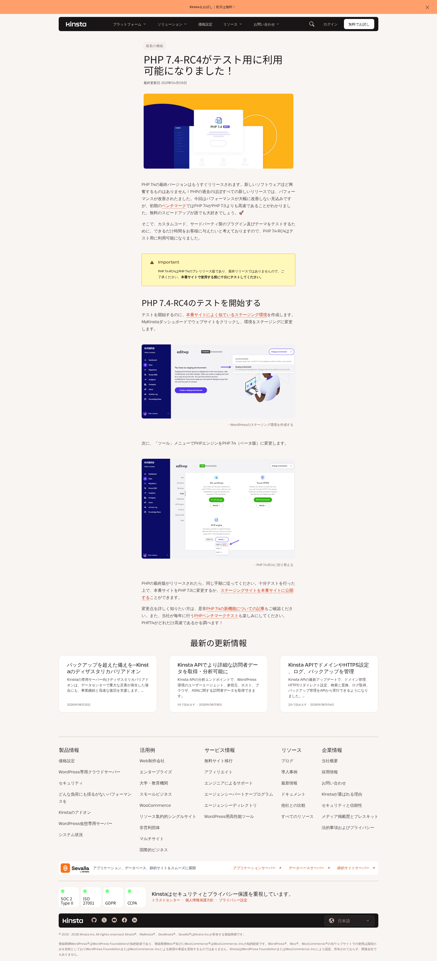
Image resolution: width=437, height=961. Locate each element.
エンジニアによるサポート (228, 783)
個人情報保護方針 (199, 900)
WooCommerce (155, 805)
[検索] (312, 24)
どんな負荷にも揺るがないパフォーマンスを (95, 797)
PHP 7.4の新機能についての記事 (235, 608)
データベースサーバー (306, 867)
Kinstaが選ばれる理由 (342, 794)
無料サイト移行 (218, 760)
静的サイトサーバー (353, 867)
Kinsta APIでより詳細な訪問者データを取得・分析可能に (218, 668)
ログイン (330, 24)
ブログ (287, 760)
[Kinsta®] (76, 24)
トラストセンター (166, 900)
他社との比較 (293, 805)
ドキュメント (293, 794)
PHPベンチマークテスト (216, 615)
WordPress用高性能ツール (229, 816)
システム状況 (71, 834)
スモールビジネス (156, 794)
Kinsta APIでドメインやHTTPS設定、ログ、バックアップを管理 (328, 668)
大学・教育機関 (154, 783)
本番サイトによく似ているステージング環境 (226, 314)
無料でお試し (359, 24)
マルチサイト (152, 838)
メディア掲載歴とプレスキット (350, 816)
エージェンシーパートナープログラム (238, 794)
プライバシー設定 (233, 900)
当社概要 (330, 760)
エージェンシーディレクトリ (230, 805)
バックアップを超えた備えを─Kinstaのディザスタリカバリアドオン (108, 668)
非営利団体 (150, 827)
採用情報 (330, 772)
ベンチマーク (174, 205)
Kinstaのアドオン (75, 812)
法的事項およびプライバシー (348, 827)
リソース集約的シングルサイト (168, 816)
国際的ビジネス (154, 850)
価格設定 (67, 760)
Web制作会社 (152, 760)
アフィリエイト (218, 772)
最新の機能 (154, 45)
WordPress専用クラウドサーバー (89, 772)
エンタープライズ (156, 772)
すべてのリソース (297, 816)
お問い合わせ (334, 783)
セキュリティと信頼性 (342, 805)
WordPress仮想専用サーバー (85, 823)
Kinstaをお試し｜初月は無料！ (213, 7)
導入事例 (289, 772)
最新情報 (289, 783)
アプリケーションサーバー (254, 867)
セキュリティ (71, 783)
